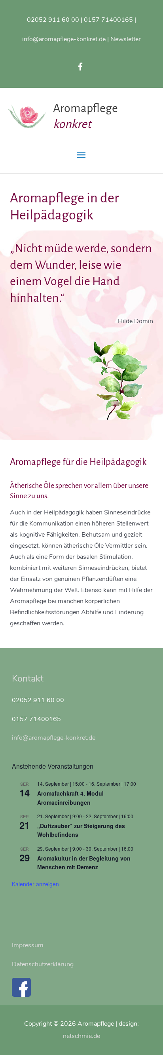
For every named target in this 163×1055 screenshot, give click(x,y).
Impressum (28, 945)
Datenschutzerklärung (43, 964)
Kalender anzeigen (35, 884)
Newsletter (125, 39)
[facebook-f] (81, 66)
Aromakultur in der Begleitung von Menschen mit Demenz (84, 862)
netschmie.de (81, 1035)
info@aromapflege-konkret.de (64, 39)
